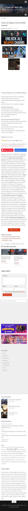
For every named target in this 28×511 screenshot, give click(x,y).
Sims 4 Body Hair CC (6, 491)
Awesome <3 (4, 441)
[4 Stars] (4, 140)
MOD (23, 243)
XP (4, 463)
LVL (26, 455)
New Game (10, 457)
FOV (4, 451)
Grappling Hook (19, 451)
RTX (24, 459)
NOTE (14, 457)
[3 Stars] (3, 140)
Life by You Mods (10, 480)
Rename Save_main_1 (14, 459)
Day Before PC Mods (19, 494)
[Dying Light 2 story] (4, 415)
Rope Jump (21, 459)
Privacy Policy (21, 291)
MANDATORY (3, 457)
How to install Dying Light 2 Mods (11, 236)
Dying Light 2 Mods (6, 505)
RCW (9, 459)
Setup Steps (3, 461)
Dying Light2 (20, 449)
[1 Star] (1, 140)
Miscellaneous (6, 363)
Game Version (12, 451)
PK (23, 457)
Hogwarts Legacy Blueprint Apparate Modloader (13, 493)
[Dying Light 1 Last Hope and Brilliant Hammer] (20, 252)
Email (16, 286)
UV (3, 463)
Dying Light (7, 243)
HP (25, 451)
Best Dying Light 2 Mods (17, 505)
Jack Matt (23, 455)
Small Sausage (12, 461)
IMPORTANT (6, 453)
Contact (17, 507)
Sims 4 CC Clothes (11, 481)
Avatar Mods (4, 496)
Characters (5, 355)
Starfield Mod (22, 487)
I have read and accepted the (15, 291)
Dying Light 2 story (13, 413)
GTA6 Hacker (4, 472)
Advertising (12, 507)
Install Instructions (11, 455)
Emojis (21, 474)
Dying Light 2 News (7, 240)
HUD (2, 453)
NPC (16, 457)
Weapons (3, 18)
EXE (23, 449)
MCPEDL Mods (21, 489)
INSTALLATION (13, 453)
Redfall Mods (14, 487)
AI (1, 447)
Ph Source (21, 457)
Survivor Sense (24, 461)
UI (1, 463)
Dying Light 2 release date (14, 399)
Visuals (4, 367)
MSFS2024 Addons (9, 485)
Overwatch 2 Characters (12, 474)
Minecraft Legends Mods (11, 478)
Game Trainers (19, 480)
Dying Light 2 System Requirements (11, 238)
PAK (18, 457)
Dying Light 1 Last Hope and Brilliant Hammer (18, 258)
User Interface (6, 365)
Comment (5, 275)
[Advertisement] (14, 81)
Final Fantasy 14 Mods (7, 494)
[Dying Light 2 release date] (4, 402)
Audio (4, 353)
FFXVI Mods (4, 489)
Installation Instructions (15, 243)
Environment (6, 358)
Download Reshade (18, 447)
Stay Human (18, 461)
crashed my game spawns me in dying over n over (13, 431)
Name (4, 286)
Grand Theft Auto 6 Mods (13, 476)
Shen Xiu (8, 461)
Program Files (4, 459)
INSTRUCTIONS (18, 455)
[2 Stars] (2, 140)
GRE (24, 451)
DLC (14, 447)
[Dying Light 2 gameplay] (4, 408)
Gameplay (5, 360)
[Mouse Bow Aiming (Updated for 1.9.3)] (7, 252)
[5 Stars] (5, 140)
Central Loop (5, 447)
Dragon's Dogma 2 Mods (15, 496)
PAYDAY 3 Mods (17, 491)
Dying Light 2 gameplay (14, 406)
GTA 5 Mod (18, 485)
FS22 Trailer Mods (9, 483)
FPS (6, 451)
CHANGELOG (10, 447)
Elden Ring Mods (12, 489)
